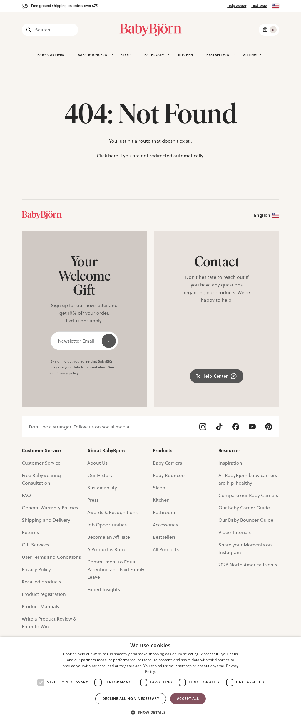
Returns (30, 532)
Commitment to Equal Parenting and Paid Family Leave (115, 569)
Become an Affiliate (108, 537)
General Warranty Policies (50, 507)
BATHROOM (154, 54)
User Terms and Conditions (51, 557)
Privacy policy (67, 373)
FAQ (26, 495)
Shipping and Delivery (46, 520)
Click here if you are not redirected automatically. (150, 155)
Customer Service (41, 463)
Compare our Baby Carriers (248, 495)
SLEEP (126, 54)
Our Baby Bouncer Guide (245, 520)
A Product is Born (106, 549)
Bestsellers (217, 54)
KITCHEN (185, 54)
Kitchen (161, 500)
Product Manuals (40, 606)
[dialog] (150, 679)
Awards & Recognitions (112, 512)
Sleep (159, 487)
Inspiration (230, 463)
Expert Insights (103, 589)
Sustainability (102, 487)
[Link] (42, 215)
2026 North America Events (247, 564)
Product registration (44, 594)
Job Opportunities (107, 524)
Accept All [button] (188, 698)
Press (92, 500)
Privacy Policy (36, 569)
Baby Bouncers (92, 54)
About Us (97, 463)
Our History (100, 475)
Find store (259, 5)
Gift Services (35, 544)
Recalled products (41, 581)
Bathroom (164, 512)
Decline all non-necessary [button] (130, 698)
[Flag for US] (275, 6)
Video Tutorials (234, 532)
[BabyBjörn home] (150, 30)
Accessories (165, 524)
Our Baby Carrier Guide (244, 507)
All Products (166, 549)
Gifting (250, 54)
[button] (150, 712)
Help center (236, 5)
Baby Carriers (50, 54)
